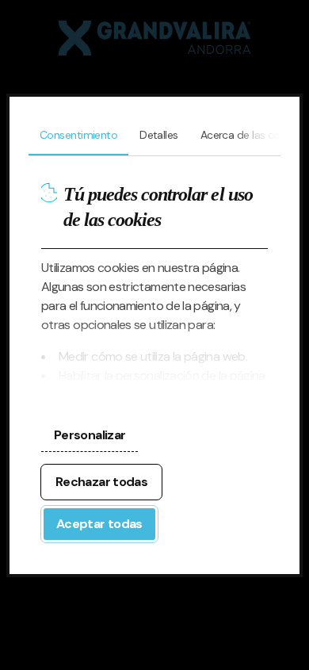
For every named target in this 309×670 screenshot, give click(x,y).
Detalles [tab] (158, 135)
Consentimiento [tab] (78, 135)
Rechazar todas (101, 481)
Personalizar (89, 435)
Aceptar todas (99, 523)
